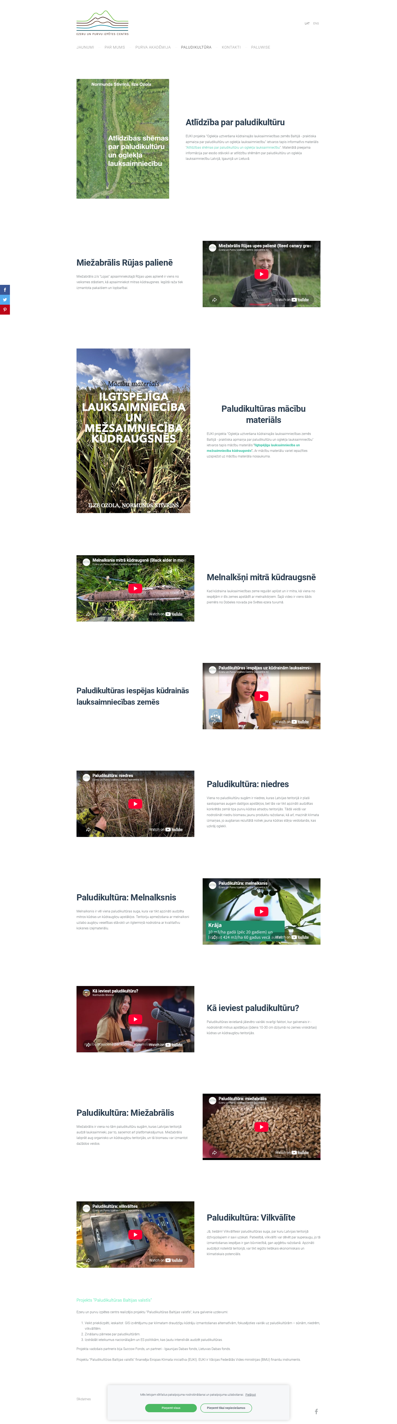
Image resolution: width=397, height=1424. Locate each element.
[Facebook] (316, 1411)
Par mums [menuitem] (115, 47)
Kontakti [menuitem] (231, 47)
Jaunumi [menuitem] (85, 47)
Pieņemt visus (171, 1408)
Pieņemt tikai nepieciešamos (226, 1408)
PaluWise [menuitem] (260, 47)
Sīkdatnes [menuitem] (84, 1399)
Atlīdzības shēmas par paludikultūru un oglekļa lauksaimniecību (233, 147)
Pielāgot (250, 1395)
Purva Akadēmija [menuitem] (153, 47)
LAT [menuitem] (307, 23)
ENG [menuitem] (316, 23)
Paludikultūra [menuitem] (196, 47)
